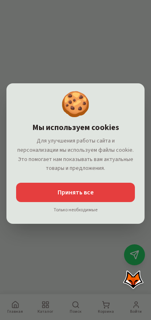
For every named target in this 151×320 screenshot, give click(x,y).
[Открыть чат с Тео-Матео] (133, 279)
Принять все (76, 192)
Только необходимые (75, 210)
